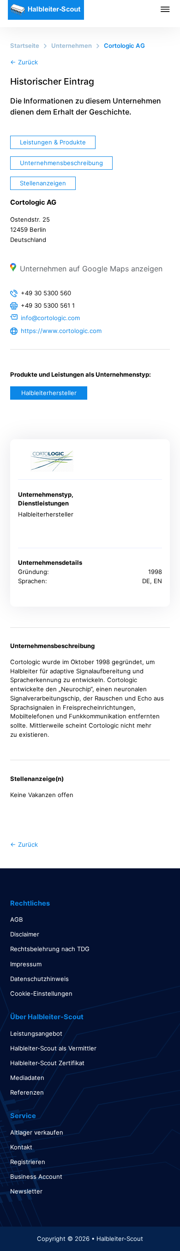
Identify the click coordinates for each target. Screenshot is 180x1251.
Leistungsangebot (36, 1033)
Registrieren (27, 1161)
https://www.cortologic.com (61, 330)
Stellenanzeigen (43, 183)
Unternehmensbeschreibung (61, 162)
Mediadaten (27, 1077)
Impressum (26, 964)
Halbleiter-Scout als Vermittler (53, 1048)
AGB (16, 919)
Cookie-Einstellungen (41, 993)
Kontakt (21, 1147)
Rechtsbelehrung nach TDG (50, 949)
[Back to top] (148, 1223)
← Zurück (24, 62)
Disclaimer (24, 934)
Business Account (36, 1176)
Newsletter (26, 1191)
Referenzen (27, 1092)
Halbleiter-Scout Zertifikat (47, 1063)
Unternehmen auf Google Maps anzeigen (91, 268)
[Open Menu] (170, 9)
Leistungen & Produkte (53, 142)
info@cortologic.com (50, 317)
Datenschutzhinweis (39, 978)
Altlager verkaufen (36, 1132)
